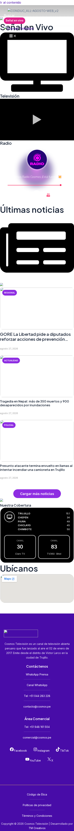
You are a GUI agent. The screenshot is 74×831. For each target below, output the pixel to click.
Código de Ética (37, 794)
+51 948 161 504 (40, 726)
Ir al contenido (10, 2)
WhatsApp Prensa (37, 674)
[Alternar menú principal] (13, 36)
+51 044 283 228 (39, 695)
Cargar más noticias (37, 494)
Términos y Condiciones (37, 815)
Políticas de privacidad (37, 805)
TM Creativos (37, 828)
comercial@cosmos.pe (37, 737)
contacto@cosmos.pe (37, 706)
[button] (9, 15)
